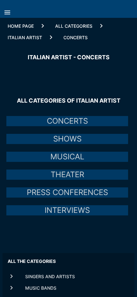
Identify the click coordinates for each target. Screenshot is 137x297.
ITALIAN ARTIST (25, 37)
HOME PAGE (21, 26)
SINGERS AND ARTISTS (50, 276)
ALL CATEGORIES (73, 26)
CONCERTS (75, 37)
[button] (9, 10)
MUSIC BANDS (40, 288)
